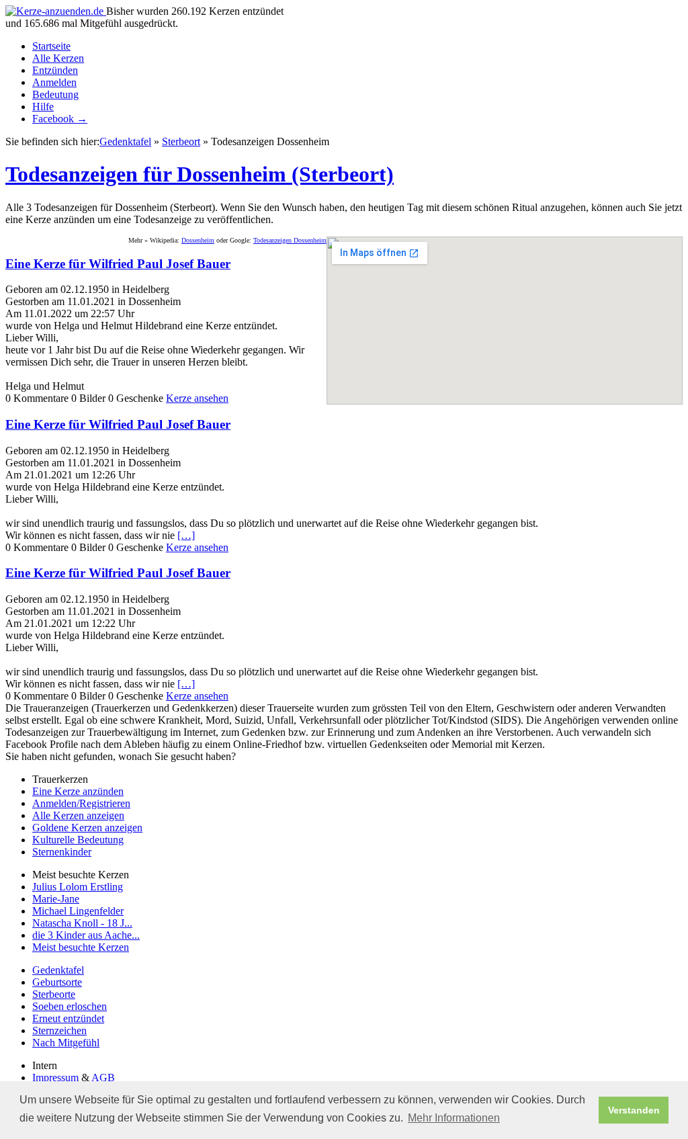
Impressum (55, 1077)
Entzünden (55, 70)
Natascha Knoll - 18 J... (82, 923)
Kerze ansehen (197, 398)
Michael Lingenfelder (78, 911)
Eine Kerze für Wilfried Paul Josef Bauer (117, 264)
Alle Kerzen (58, 58)
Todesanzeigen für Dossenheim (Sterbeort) (199, 174)
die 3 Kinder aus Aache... (86, 935)
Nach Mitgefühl (65, 1042)
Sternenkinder (61, 851)
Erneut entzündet (68, 1018)
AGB (103, 1077)
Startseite (51, 46)
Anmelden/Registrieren (81, 803)
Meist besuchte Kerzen (80, 947)
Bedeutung (55, 94)
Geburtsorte (57, 982)
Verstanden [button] (634, 1110)
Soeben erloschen (69, 1006)
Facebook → (59, 118)
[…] (186, 535)
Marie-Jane (55, 898)
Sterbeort (181, 141)
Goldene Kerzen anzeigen (87, 827)
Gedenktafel (125, 141)
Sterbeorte (53, 994)
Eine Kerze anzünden (78, 791)
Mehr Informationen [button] (454, 1118)
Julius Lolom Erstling (77, 886)
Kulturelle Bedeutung (78, 839)
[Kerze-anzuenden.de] (55, 11)
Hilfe (43, 106)
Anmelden (54, 82)
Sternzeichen (59, 1030)
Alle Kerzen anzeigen (78, 815)
